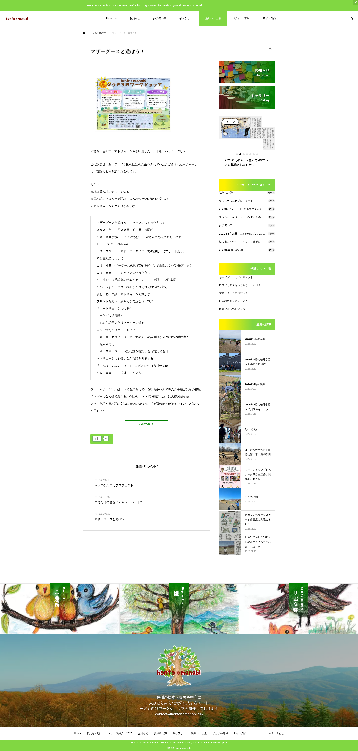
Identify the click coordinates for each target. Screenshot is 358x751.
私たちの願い (227, 192)
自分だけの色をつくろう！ (234, 308)
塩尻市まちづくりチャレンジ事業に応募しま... (242, 241)
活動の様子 (146, 424)
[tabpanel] (244, 144)
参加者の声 (159, 18)
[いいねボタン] (97, 439)
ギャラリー (185, 18)
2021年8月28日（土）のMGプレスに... (242, 233)
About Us (111, 18)
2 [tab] (240, 154)
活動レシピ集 (213, 18)
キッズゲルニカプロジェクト (236, 200)
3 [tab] (244, 154)
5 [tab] (250, 154)
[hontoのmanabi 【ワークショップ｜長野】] (17, 18)
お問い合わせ (276, 733)
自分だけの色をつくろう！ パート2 (239, 285)
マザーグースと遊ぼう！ (233, 292)
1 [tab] (237, 154)
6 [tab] (254, 154)
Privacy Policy (192, 742)
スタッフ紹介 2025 (120, 733)
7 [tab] (257, 154)
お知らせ (135, 18)
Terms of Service (212, 742)
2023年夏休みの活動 (231, 249)
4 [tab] (247, 154)
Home (77, 733)
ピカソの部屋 (242, 18)
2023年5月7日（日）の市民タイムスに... (242, 208)
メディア (227, 122)
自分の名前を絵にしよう (233, 300)
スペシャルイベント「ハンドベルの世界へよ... (242, 217)
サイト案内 (269, 18)
